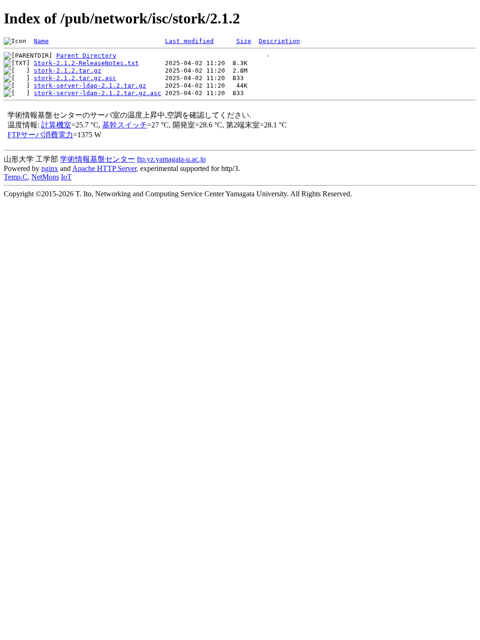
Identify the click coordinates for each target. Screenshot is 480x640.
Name (41, 41)
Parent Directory (86, 55)
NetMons (45, 177)
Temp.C (16, 177)
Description (279, 41)
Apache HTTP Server (104, 168)
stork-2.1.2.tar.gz (67, 70)
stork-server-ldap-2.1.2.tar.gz (90, 85)
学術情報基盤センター (97, 159)
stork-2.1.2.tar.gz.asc (75, 78)
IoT (66, 177)
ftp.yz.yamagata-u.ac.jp (171, 159)
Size (243, 41)
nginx (49, 168)
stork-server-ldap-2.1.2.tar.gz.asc (97, 93)
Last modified (189, 41)
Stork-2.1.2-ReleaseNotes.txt (86, 63)
